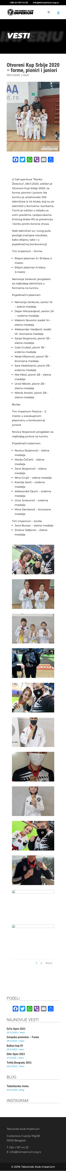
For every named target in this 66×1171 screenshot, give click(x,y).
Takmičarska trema (18, 1086)
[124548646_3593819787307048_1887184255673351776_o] (33, 573)
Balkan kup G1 (15, 1045)
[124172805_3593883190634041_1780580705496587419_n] (33, 780)
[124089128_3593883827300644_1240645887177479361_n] (33, 927)
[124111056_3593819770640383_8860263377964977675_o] (33, 849)
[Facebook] (15, 160)
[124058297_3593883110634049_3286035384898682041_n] (33, 892)
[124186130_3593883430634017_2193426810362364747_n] (33, 642)
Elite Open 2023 (16, 1054)
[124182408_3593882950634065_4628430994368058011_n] (33, 677)
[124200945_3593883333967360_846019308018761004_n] (33, 608)
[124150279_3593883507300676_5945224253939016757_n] (33, 815)
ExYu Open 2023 (16, 1028)
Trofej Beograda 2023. (19, 1062)
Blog (21, 1090)
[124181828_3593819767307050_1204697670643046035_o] (33, 711)
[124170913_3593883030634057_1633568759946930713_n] (33, 746)
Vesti (26, 75)
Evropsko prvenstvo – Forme (23, 1037)
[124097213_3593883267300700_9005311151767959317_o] (33, 884)
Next (49, 963)
